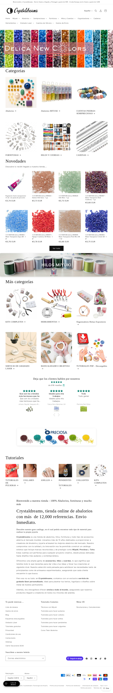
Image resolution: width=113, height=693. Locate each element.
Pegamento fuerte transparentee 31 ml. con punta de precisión (16, 197)
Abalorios (10, 111)
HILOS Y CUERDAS (50, 155)
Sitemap (9, 642)
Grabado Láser (11, 622)
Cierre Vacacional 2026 (15, 646)
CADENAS (81, 155)
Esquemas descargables (15, 619)
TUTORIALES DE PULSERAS (12, 482)
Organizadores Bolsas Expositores (91, 322)
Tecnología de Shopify (40, 685)
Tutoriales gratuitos (13, 626)
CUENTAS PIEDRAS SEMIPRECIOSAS (85, 112)
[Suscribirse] (42, 658)
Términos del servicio (100, 688)
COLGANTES (82, 480)
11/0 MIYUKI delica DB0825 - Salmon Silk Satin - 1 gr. (42, 197)
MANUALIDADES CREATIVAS (55, 366)
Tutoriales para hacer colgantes (53, 626)
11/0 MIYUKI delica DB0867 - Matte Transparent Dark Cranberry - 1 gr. (95, 197)
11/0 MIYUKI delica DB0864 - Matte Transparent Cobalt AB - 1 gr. (96, 236)
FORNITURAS (12, 155)
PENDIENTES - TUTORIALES (65, 482)
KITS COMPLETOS (14, 322)
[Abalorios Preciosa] (56, 437)
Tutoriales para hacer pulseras (53, 611)
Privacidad (10, 630)
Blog (7, 615)
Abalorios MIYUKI (49, 111)
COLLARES (28, 480)
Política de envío (86, 688)
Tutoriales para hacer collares (52, 615)
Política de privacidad (57, 685)
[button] (16, 18)
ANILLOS (45, 480)
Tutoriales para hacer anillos (52, 619)
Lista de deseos (12, 607)
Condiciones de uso (13, 634)
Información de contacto (90, 685)
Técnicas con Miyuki (49, 607)
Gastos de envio (12, 611)
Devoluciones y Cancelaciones (88, 607)
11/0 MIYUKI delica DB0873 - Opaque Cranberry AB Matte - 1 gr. (42, 236)
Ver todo (56, 248)
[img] (56, 382)
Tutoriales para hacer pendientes (54, 622)
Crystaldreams (28, 685)
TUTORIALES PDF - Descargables (91, 366)
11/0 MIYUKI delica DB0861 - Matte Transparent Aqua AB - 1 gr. (16, 236)
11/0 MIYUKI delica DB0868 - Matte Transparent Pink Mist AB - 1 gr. (69, 236)
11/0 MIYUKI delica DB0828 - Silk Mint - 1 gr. (69, 197)
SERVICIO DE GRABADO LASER (17, 367)
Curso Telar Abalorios (49, 630)
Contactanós (10, 638)
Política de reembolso (73, 685)
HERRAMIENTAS (49, 322)
